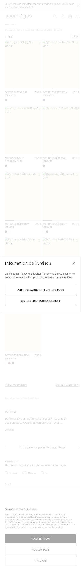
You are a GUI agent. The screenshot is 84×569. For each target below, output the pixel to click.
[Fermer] (74, 263)
